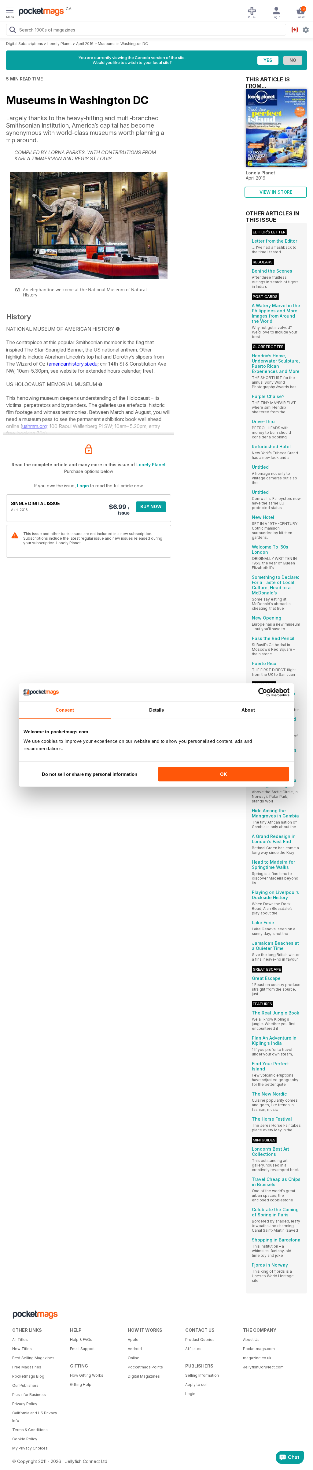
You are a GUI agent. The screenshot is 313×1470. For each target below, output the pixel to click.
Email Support (82, 1348)
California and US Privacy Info (34, 1417)
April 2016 (85, 43)
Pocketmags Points (145, 1367)
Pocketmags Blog (28, 1376)
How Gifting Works (86, 1375)
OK (223, 774)
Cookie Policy (24, 1439)
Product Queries (200, 1339)
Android (135, 1348)
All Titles (20, 1339)
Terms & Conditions (30, 1429)
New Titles (22, 1348)
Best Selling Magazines (33, 1358)
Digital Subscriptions (24, 43)
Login (83, 485)
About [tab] (248, 710)
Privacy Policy (24, 1403)
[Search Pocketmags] (13, 31)
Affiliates (193, 1348)
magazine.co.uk (257, 1358)
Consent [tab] (65, 710)
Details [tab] (156, 710)
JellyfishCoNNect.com (263, 1367)
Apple (133, 1339)
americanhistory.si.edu (73, 364)
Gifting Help (80, 1384)
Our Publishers (25, 1385)
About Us (251, 1339)
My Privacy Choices (30, 1448)
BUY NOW (151, 506)
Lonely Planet (59, 43)
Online (133, 1358)
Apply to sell (196, 1384)
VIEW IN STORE (276, 192)
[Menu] (9, 11)
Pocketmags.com (259, 1348)
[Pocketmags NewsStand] (39, 12)
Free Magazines (26, 1367)
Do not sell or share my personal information (89, 774)
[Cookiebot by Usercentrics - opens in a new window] (262, 692)
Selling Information (202, 1375)
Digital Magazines (144, 1376)
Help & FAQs (81, 1339)
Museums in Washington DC (123, 43)
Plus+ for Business (29, 1394)
